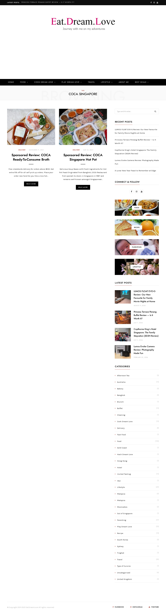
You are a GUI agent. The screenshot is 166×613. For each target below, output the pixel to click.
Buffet (120, 408)
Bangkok (121, 395)
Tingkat (120, 553)
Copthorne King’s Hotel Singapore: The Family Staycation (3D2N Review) (146, 332)
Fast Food (121, 434)
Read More (31, 184)
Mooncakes (122, 507)
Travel (91, 82)
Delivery (22, 150)
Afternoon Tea (123, 375)
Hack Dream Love (125, 454)
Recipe (120, 533)
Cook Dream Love (43, 82)
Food (23, 82)
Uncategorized (123, 572)
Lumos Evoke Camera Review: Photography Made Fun (144, 349)
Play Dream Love (70, 82)
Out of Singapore (124, 513)
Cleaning (121, 415)
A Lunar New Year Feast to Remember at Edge (135, 170)
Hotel (119, 467)
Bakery (120, 389)
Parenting (121, 520)
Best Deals (141, 82)
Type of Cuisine (124, 566)
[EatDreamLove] (83, 22)
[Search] (155, 82)
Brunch (120, 402)
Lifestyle (105, 82)
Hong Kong (122, 461)
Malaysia (121, 494)
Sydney (120, 546)
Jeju (119, 480)
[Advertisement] (83, 59)
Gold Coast (122, 448)
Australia (121, 382)
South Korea (122, 540)
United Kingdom (124, 579)
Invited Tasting (124, 474)
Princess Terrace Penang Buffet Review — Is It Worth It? (47, 2)
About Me (124, 82)
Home (11, 82)
